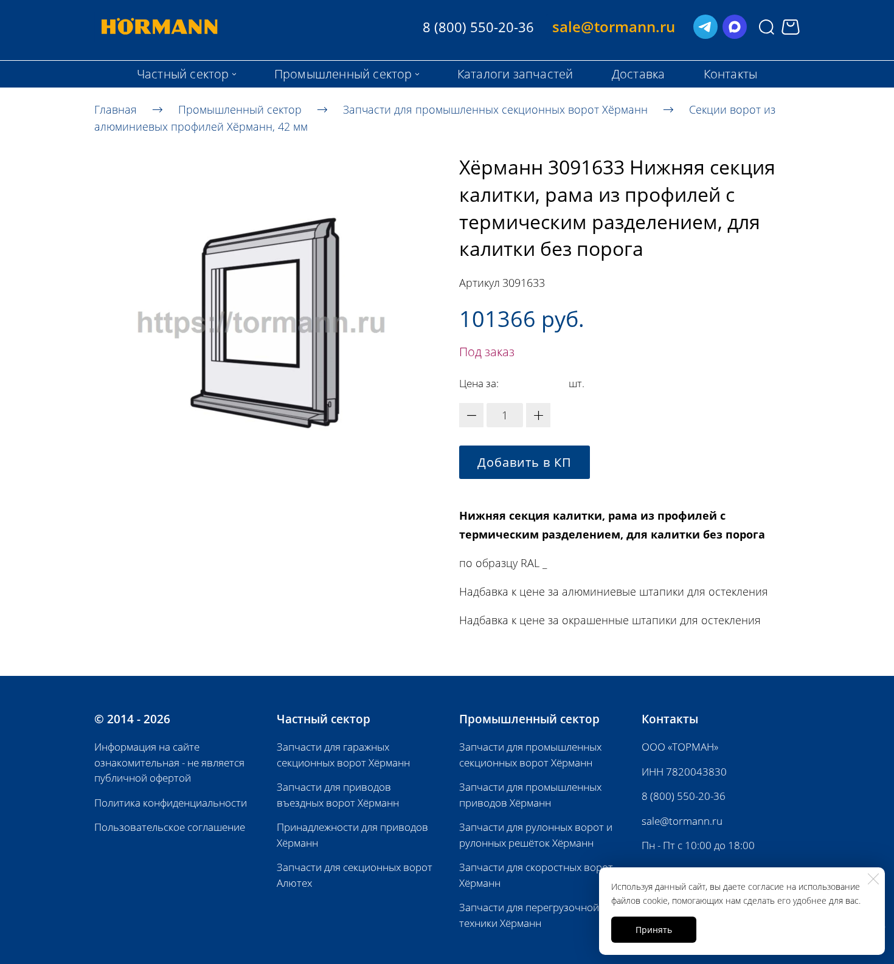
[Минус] (471, 415)
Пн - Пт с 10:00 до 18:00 (698, 845)
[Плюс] (538, 415)
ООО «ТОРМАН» (680, 747)
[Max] (734, 27)
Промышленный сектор (240, 109)
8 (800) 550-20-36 (684, 796)
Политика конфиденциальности (170, 803)
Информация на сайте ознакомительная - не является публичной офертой (169, 762)
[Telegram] (705, 27)
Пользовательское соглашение (169, 827)
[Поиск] (766, 27)
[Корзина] (790, 27)
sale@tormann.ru (682, 821)
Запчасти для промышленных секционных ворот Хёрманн (495, 109)
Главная (115, 109)
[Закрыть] (873, 878)
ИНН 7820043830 (684, 772)
